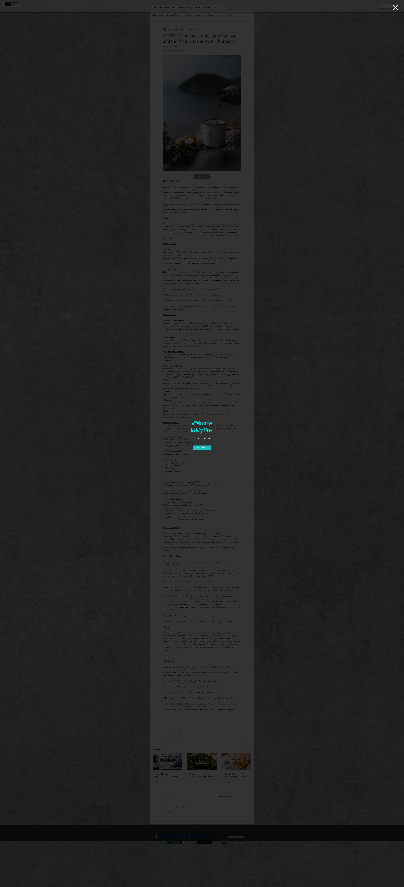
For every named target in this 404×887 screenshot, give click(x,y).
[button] (395, 7)
